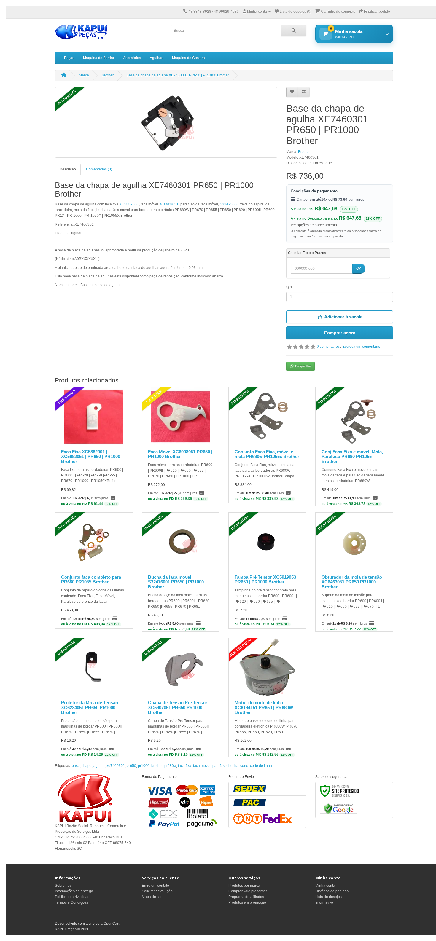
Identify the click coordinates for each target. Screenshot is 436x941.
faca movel (202, 766)
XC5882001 (129, 204)
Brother (108, 75)
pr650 (131, 766)
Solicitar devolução (157, 891)
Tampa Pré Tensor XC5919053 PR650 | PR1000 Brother (265, 580)
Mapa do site (152, 897)
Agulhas (156, 58)
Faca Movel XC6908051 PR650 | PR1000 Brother (180, 454)
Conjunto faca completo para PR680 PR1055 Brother (91, 580)
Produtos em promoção (247, 902)
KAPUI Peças (66, 929)
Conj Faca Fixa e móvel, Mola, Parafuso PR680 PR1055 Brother (352, 456)
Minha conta (325, 885)
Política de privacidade (73, 897)
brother (157, 766)
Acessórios (132, 58)
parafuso (219, 766)
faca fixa (184, 766)
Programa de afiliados (246, 897)
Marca (84, 75)
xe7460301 (115, 766)
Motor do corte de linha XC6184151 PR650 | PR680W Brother (264, 707)
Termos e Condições (71, 902)
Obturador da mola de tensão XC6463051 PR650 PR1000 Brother (352, 582)
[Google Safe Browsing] (338, 809)
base (76, 766)
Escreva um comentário (361, 346)
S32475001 (229, 204)
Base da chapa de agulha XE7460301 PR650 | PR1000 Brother (177, 75)
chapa (87, 766)
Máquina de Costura (188, 58)
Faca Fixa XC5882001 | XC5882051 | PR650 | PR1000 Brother (90, 456)
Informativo (324, 902)
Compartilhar (303, 366)
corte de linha (261, 766)
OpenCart (111, 923)
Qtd (289, 287)
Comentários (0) (99, 169)
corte (244, 766)
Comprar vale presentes (247, 891)
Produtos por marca (244, 885)
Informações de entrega (74, 891)
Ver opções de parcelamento (314, 225)
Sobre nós (63, 885)
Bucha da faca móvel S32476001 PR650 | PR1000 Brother (176, 582)
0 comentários (328, 346)
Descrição (68, 169)
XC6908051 (169, 204)
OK (358, 269)
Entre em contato (155, 885)
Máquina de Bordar (98, 58)
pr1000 (143, 766)
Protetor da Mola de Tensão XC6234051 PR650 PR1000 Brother (89, 707)
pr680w (170, 766)
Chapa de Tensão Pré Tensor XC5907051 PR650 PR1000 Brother (177, 707)
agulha (99, 766)
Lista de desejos (328, 897)
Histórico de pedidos (332, 891)
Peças (69, 58)
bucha (233, 766)
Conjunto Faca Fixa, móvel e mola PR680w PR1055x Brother (267, 454)
